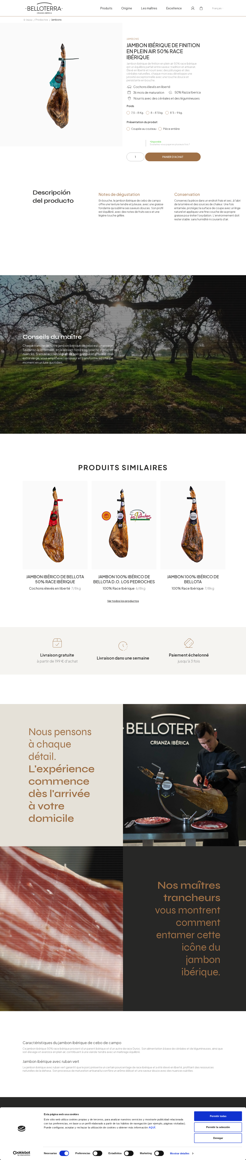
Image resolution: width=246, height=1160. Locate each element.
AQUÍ (152, 1127)
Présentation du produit (142, 122)
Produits (106, 8)
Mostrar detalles (179, 1153)
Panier (200, 8)
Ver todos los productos (123, 601)
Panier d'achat (172, 157)
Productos (41, 19)
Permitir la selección (218, 1127)
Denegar (218, 1138)
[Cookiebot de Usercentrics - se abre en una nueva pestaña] (21, 1153)
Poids (130, 106)
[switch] (97, 1153)
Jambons (133, 38)
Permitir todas (218, 1116)
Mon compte (191, 8)
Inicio (29, 19)
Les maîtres (149, 8)
